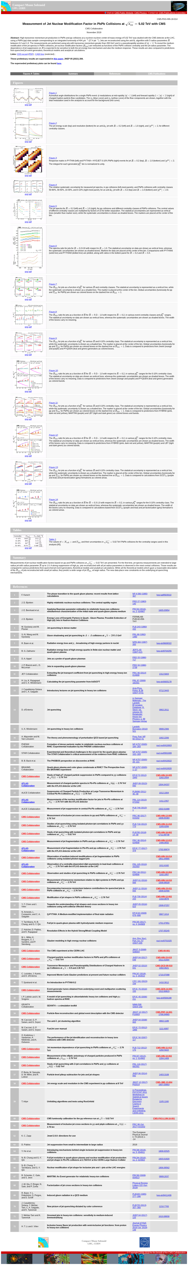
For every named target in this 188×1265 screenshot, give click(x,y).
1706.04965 (164, 1014)
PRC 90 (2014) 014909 (139, 674)
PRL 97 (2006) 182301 (139, 681)
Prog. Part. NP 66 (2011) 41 (139, 738)
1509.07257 (164, 905)
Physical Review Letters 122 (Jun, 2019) (140, 1185)
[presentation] (131, 23)
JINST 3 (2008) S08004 (139, 950)
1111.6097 (164, 1029)
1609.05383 (164, 818)
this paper (58, 59)
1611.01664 (164, 960)
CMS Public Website (124, 13)
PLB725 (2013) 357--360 (139, 1206)
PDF (31, 54)
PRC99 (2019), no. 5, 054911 (139, 1151)
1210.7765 (164, 1206)
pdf (30, 105)
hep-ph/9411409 (164, 1195)
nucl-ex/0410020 (164, 768)
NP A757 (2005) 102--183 (139, 753)
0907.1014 (164, 914)
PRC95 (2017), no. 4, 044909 (139, 923)
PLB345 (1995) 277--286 (139, 1195)
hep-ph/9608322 (164, 643)
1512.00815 (164, 991)
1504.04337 (164, 785)
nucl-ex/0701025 (164, 941)
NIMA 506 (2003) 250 (137, 1005)
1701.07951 (164, 923)
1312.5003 (164, 674)
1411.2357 (164, 801)
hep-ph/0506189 (164, 998)
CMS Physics (140, 13)
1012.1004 (164, 793)
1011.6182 (164, 865)
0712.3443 (164, 690)
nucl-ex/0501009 (164, 753)
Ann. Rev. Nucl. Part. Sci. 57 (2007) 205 (139, 940)
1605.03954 (164, 610)
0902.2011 (164, 710)
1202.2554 (164, 777)
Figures (26, 74)
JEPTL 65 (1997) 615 (137, 651)
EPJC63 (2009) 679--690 (139, 914)
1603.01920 (164, 1159)
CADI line (39, 54)
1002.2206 (164, 738)
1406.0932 (164, 843)
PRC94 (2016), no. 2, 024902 (139, 1159)
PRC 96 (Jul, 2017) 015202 (138, 1125)
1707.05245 (164, 931)
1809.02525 (164, 1151)
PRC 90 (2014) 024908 (139, 841)
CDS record (22, 54)
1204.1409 (164, 1058)
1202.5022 (164, 1050)
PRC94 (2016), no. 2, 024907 (139, 610)
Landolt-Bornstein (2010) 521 (140, 729)
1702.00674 (164, 849)
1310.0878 (164, 899)
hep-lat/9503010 (164, 595)
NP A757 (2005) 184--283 (139, 745)
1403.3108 (164, 1075)
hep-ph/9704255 (164, 651)
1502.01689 (164, 809)
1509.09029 (164, 883)
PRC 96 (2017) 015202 (139, 817)
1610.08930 (164, 1216)
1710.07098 (164, 975)
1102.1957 (164, 874)
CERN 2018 (144, 1252)
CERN (22, 8)
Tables (36, 74)
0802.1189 (164, 1021)
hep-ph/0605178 (164, 682)
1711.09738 (164, 835)
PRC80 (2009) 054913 (139, 1176)
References (114, 74)
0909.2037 (164, 1176)
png (26, 105)
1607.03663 (164, 1085)
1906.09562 (164, 1168)
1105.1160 (164, 1101)
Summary (73, 74)
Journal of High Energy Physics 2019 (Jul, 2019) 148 (139, 1226)
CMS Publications (156, 74)
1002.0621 (164, 968)
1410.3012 (164, 982)
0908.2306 (164, 729)
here (59, 63)
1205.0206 (164, 826)
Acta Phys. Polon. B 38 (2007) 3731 (137, 690)
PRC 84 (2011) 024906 (139, 873)
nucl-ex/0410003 (164, 745)
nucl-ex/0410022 (164, 761)
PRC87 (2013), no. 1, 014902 (139, 1057)
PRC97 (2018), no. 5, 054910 (139, 975)
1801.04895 (164, 859)
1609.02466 (164, 891)
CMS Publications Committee (172, 13)
